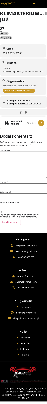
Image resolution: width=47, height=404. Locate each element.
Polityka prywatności (26, 312)
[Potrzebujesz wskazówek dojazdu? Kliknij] (41, 123)
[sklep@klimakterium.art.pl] (9, 318)
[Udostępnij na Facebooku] (21, 112)
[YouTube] (17, 343)
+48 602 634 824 (26, 287)
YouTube (25, 343)
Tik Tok (25, 354)
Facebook (25, 337)
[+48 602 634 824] (14, 287)
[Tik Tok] (18, 354)
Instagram (25, 349)
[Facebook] (17, 337)
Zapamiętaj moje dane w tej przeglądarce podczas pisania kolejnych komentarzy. (19, 216)
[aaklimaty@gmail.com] (11, 251)
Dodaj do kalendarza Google (24, 104)
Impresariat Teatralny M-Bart (19, 85)
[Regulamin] (17, 307)
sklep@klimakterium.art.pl (26, 318)
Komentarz (6, 150)
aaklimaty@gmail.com (26, 251)
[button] (34, 3)
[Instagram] (17, 349)
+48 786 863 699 (26, 257)
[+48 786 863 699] (14, 257)
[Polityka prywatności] (12, 312)
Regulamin (26, 306)
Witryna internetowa (9, 202)
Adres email (6, 192)
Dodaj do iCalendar (18, 100)
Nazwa (4, 182)
